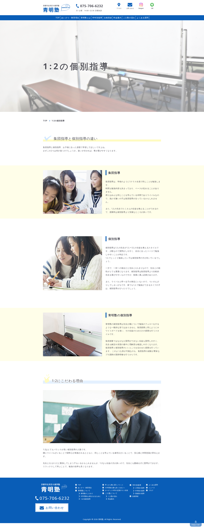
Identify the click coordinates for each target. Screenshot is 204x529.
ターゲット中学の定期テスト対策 (116, 490)
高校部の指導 (139, 493)
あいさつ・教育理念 (70, 17)
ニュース (152, 488)
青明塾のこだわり (87, 493)
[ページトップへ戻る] (196, 523)
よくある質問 (143, 17)
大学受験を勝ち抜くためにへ (115, 488)
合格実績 (108, 17)
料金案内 (117, 17)
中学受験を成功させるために (91, 496)
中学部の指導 (139, 491)
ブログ (151, 490)
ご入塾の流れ (129, 17)
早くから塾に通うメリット (114, 485)
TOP (57, 17)
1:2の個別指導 (85, 499)
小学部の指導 (139, 488)
